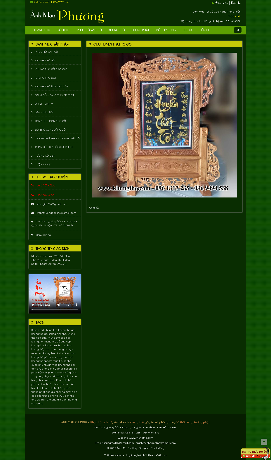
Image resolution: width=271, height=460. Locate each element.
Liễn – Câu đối (44, 112)
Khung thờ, (38, 330)
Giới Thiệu (63, 30)
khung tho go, (66, 330)
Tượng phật (140, 30)
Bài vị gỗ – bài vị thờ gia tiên (54, 95)
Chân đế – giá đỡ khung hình (54, 147)
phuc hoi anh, (56, 372)
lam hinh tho (50, 388)
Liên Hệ (205, 30)
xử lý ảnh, (71, 372)
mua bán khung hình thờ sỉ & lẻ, (50, 353)
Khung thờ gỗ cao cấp (51, 69)
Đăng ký (236, 2)
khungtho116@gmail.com (52, 204)
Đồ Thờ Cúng (166, 30)
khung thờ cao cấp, (59, 337)
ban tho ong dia (51, 399)
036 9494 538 (61, 2)
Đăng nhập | (223, 2)
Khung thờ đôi (45, 77)
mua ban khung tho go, (59, 349)
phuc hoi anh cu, (67, 368)
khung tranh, (53, 345)
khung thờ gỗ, (39, 333)
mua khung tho (58, 357)
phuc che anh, (62, 384)
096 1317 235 (41, 2)
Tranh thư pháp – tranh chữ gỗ (57, 138)
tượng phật (64, 388)
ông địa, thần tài (56, 391)
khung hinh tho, (58, 333)
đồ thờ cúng (184, 422)
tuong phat (38, 391)
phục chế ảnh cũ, (42, 384)
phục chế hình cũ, (54, 376)
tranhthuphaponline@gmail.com (56, 212)
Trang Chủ (42, 30)
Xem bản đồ (43, 235)
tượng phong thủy (53, 395)
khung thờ (137, 422)
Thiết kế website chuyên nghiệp (123, 455)
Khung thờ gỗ (45, 60)
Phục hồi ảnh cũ (89, 30)
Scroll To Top (264, 442)
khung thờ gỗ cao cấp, (57, 341)
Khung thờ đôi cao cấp (51, 86)
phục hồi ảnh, (39, 372)
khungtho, (37, 341)
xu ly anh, (37, 376)
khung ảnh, (38, 345)
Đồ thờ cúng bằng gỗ (50, 129)
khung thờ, (51, 330)
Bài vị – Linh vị (44, 103)
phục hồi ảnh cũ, (47, 368)
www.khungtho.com (141, 437)
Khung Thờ (116, 30)
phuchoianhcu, (47, 380)
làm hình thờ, (64, 380)
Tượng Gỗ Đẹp (45, 155)
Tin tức (187, 30)
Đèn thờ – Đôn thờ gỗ (50, 121)
